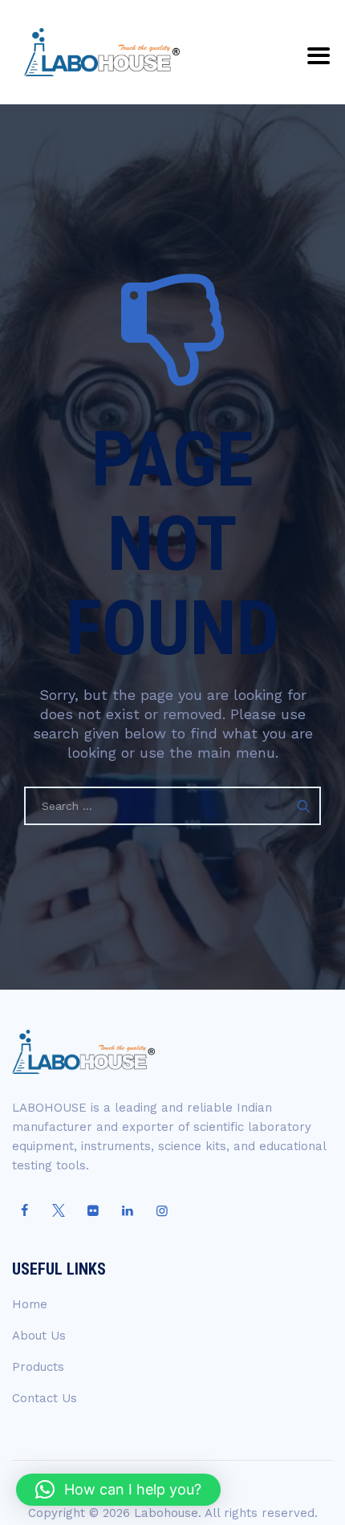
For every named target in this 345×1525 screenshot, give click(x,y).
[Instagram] (162, 1211)
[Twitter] (59, 1211)
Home (29, 1304)
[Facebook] (24, 1211)
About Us (39, 1335)
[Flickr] (93, 1211)
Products (38, 1367)
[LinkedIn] (128, 1211)
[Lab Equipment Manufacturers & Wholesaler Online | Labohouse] (102, 52)
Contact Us (44, 1398)
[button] (118, 1490)
